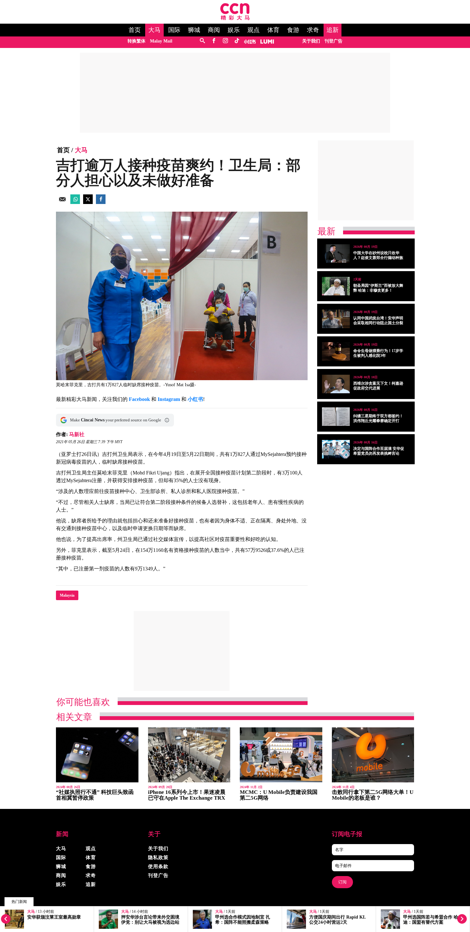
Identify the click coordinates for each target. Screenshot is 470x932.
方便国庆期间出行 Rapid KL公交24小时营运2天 (337, 920)
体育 (273, 30)
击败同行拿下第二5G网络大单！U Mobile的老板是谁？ (372, 795)
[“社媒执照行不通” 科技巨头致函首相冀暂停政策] (97, 755)
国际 (174, 30)
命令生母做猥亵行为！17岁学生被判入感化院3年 (378, 353)
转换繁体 (136, 41)
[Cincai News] (234, 18)
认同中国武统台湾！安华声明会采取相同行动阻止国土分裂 (378, 320)
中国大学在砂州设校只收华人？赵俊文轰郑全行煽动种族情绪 (378, 258)
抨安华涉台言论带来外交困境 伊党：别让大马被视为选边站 (150, 920)
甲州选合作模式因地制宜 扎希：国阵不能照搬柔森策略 (242, 920)
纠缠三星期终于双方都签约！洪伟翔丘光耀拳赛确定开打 (378, 418)
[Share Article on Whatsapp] (75, 202)
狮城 (194, 30)
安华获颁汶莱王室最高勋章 (54, 917)
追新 (332, 30)
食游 (293, 30)
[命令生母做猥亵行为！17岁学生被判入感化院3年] (336, 351)
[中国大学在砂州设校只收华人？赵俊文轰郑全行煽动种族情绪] (336, 253)
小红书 (195, 399)
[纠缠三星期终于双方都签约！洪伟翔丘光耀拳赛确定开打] (336, 416)
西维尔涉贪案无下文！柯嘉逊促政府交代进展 (378, 385)
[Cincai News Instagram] (225, 41)
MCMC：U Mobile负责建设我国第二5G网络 (278, 795)
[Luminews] (267, 41)
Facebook (139, 399)
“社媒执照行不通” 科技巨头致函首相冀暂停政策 (95, 795)
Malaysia (67, 595)
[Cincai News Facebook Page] (213, 41)
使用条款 (158, 866)
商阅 (214, 30)
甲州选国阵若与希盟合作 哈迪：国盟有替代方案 (430, 920)
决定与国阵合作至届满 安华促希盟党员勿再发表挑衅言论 (378, 451)
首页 (135, 30)
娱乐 (234, 30)
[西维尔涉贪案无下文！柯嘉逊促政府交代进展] (336, 384)
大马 (154, 30)
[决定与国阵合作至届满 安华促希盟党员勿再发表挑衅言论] (336, 449)
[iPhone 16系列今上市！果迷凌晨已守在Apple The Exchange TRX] (189, 755)
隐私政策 (158, 857)
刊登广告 (333, 41)
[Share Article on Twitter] (88, 202)
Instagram (169, 399)
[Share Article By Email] (62, 202)
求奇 (313, 30)
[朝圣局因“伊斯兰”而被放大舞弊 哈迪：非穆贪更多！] (336, 286)
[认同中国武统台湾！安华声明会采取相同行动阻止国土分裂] (336, 318)
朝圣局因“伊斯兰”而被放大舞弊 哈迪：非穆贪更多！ (378, 288)
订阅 (342, 882)
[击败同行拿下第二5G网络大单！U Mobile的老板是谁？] (373, 755)
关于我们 (311, 41)
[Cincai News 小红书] (250, 41)
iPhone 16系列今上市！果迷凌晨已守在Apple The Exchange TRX (186, 795)
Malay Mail (161, 41)
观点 (253, 30)
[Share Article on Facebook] (101, 202)
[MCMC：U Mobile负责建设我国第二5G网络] (281, 755)
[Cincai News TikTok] (236, 41)
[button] (166, 420)
